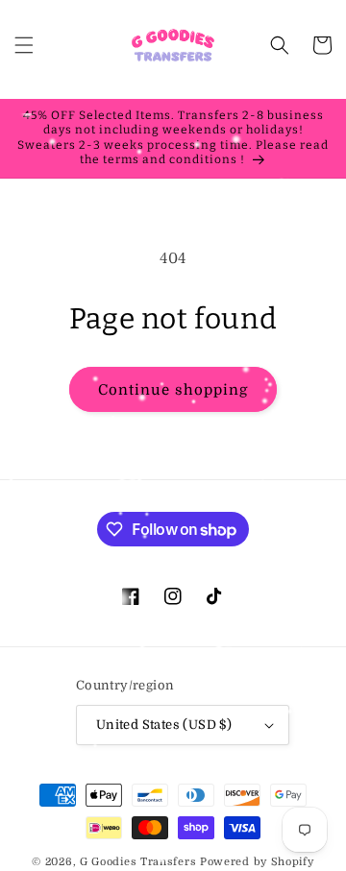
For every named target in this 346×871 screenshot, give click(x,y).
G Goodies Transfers (138, 862)
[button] (24, 45)
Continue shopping (173, 390)
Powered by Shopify (257, 862)
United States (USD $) (164, 724)
